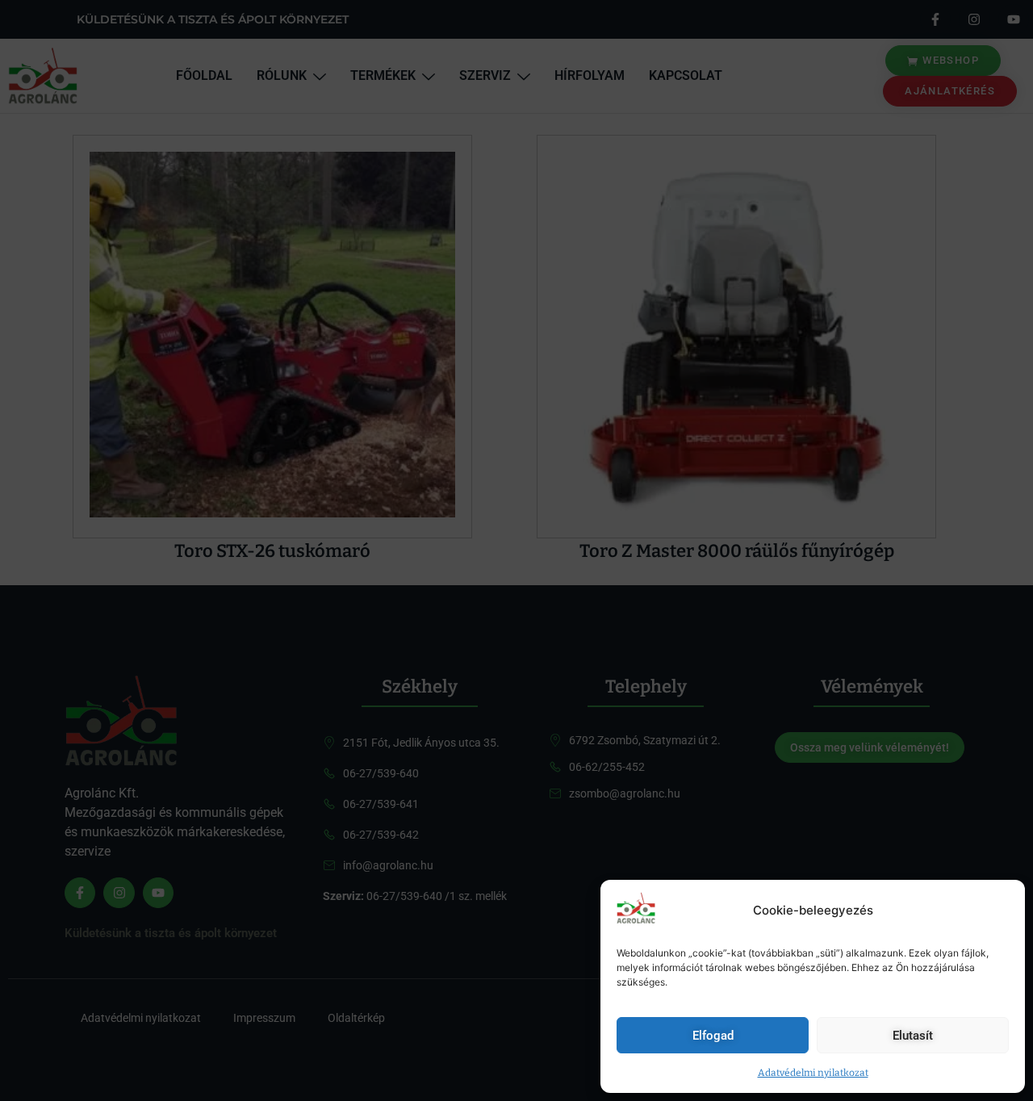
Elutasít (913, 1035)
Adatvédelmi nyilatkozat (813, 1072)
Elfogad (713, 1035)
